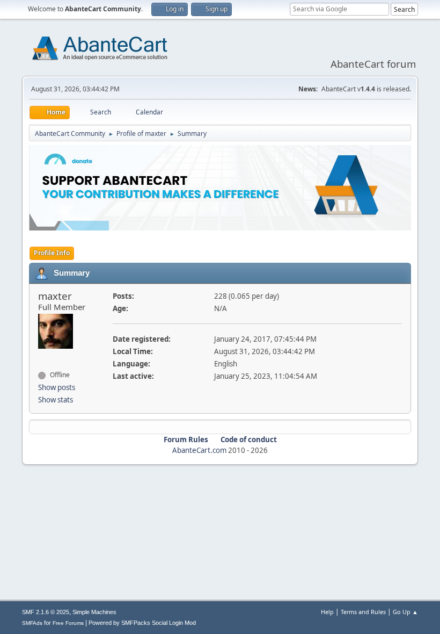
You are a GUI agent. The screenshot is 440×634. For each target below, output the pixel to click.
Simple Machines (94, 612)
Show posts (56, 387)
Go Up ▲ (405, 612)
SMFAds (32, 623)
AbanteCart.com (199, 450)
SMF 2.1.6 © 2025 (45, 612)
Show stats (55, 400)
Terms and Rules (363, 612)
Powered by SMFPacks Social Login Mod (142, 622)
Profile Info (52, 252)
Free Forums (68, 623)
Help (327, 612)
